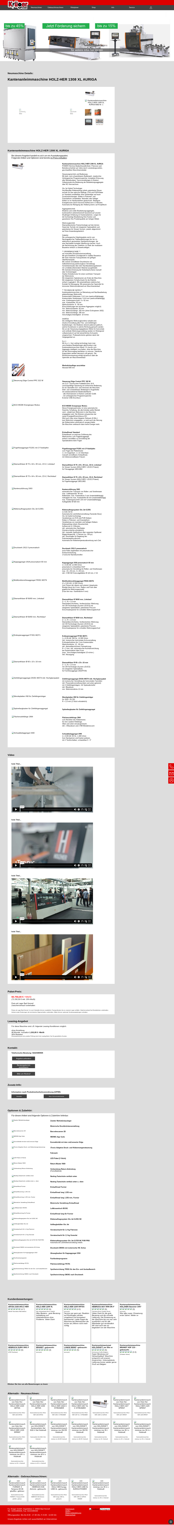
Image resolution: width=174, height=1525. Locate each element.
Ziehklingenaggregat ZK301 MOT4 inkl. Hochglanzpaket (84, 679)
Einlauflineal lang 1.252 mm (61, 1192)
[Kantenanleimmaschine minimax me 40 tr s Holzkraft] (39, 1456)
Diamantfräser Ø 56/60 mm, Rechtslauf (77, 618)
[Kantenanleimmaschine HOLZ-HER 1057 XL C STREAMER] (80, 1407)
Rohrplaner (74, 7)
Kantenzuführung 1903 (71, 489)
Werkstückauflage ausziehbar (73, 365)
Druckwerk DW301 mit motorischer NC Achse (68, 1248)
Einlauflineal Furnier (58, 1187)
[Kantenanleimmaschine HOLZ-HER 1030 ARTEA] (39, 1407)
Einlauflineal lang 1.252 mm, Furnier (64, 1198)
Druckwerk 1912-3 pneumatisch (74, 548)
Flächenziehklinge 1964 (71, 718)
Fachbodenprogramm (58, 1259)
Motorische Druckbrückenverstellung (64, 1126)
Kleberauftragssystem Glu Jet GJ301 (76, 510)
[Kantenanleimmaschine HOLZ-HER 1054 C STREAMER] (59, 1407)
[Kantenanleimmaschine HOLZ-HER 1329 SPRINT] (143, 1407)
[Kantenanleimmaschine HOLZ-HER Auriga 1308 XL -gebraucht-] (59, 1490)
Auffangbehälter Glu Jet (59, 1224)
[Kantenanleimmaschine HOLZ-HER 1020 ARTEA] (18, 1407)
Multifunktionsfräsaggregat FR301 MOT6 (78, 581)
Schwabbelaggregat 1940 (72, 734)
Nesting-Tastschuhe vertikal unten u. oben (66, 1182)
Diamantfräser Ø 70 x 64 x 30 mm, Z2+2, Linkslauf (81, 465)
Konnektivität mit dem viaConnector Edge (66, 1142)
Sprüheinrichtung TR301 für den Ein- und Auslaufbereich (72, 1269)
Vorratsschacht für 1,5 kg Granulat (63, 1235)
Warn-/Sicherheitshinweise (56, 1096)
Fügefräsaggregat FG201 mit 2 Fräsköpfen (78, 449)
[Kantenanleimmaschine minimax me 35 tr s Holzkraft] (143, 1432)
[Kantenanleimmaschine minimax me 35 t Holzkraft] (101, 1432)
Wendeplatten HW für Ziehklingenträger (77, 697)
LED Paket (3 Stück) (58, 1158)
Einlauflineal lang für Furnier (61, 1214)
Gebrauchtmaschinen (55, 7)
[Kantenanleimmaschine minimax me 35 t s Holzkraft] (122, 1432)
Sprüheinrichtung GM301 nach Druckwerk (66, 1275)
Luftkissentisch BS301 (59, 1208)
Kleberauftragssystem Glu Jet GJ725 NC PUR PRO (70, 1241)
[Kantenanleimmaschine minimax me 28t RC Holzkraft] (80, 1432)
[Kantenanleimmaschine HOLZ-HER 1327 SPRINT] (122, 1407)
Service (132, 7)
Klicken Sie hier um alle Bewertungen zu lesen (28, 1384)
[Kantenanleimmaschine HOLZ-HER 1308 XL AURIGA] (101, 1407)
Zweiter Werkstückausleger (60, 1121)
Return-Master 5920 (57, 1164)
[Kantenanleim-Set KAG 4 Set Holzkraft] (39, 1432)
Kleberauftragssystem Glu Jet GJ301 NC (66, 1219)
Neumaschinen (36, 7)
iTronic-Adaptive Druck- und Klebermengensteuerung (71, 1148)
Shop (94, 7)
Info (112, 7)
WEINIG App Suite (57, 1137)
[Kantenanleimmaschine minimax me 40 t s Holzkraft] (18, 1456)
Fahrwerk (54, 1153)
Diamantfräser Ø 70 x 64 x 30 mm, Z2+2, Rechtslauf (82, 477)
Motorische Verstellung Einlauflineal (64, 1203)
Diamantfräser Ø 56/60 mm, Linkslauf (76, 599)
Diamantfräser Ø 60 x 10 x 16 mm (75, 663)
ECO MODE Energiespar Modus (74, 406)
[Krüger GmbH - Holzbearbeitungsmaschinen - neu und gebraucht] (87, 35)
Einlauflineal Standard (71, 432)
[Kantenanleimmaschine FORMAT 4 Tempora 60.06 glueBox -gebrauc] (18, 1490)
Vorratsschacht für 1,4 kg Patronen (64, 1230)
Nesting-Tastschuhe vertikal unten (63, 1176)
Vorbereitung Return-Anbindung (63, 1169)
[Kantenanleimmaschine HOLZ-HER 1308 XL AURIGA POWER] (80, 1490)
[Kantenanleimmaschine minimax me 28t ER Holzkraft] (59, 1432)
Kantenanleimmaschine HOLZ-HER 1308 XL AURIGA (82, 164)
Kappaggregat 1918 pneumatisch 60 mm (78, 563)
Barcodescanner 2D (58, 1131)
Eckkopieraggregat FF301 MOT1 (74, 636)
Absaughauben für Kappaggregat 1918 (65, 1253)
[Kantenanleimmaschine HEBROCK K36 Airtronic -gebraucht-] (39, 1490)
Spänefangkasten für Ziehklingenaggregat (78, 709)
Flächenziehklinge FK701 (60, 1264)
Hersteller (19, 1096)
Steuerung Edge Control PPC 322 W (76, 381)
